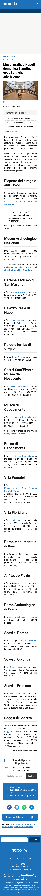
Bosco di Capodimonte (25, 456)
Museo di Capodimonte (25, 417)
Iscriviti (31, 776)
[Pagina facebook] (11, 859)
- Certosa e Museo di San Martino (19, 127)
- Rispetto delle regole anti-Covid (18, 118)
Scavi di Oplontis (18, 667)
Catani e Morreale (27, 875)
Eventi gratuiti (16, 824)
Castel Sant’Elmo (18, 386)
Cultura (7, 57)
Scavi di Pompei (28, 640)
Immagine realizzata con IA (13, 102)
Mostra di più (11, 131)
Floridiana (15, 520)
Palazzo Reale (17, 320)
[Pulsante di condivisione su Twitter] (16, 807)
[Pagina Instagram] (18, 859)
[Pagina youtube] (30, 859)
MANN (13, 251)
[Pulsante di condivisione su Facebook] (9, 807)
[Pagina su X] (24, 859)
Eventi (14, 57)
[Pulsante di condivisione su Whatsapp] (24, 807)
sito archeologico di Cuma (24, 617)
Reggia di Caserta (12, 731)
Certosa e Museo (18, 292)
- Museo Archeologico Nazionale (18, 123)
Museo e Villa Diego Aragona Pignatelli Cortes (20, 489)
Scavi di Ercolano (18, 693)
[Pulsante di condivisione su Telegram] (31, 807)
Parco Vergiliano (19, 357)
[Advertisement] (20, 33)
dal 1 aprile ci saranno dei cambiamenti (20, 203)
